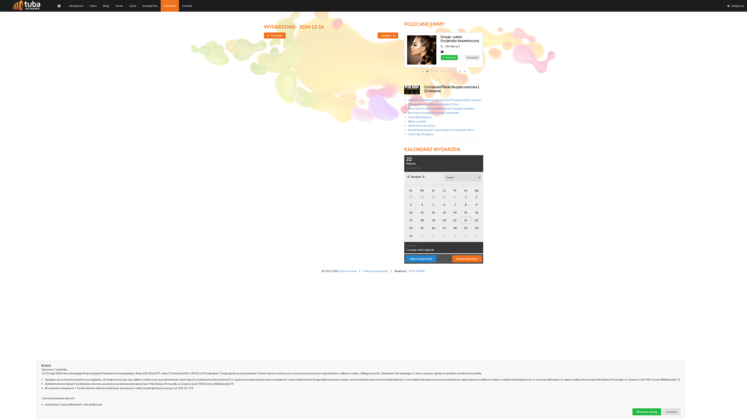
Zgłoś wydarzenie (421, 258)
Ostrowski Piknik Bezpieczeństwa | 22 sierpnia (451, 89)
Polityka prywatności (375, 271)
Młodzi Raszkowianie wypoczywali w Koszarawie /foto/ (441, 129)
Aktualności (76, 5)
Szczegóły (472, 57)
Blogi (106, 5)
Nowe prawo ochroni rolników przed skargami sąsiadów (441, 108)
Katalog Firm (150, 5)
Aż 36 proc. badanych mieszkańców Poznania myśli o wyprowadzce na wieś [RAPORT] (445, 100)
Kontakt (187, 5)
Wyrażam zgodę (647, 411)
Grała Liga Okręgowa (421, 134)
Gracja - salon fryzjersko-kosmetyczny (459, 39)
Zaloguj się (737, 5)
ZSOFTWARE (416, 271)
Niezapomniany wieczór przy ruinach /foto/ (433, 104)
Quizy (132, 5)
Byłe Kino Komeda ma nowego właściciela (433, 112)
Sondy (119, 5)
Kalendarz (170, 5)
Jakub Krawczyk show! (422, 125)
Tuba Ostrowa (348, 271)
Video (93, 5)
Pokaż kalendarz (467, 258)
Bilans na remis (417, 121)
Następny (386, 35)
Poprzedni (276, 35)
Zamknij (671, 411)
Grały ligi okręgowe (419, 117)
